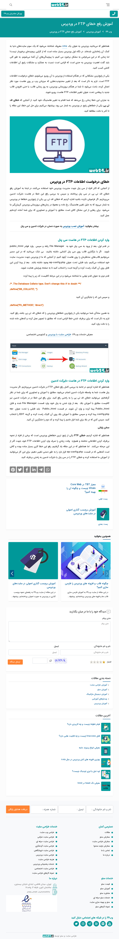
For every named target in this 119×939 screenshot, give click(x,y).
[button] (107, 573)
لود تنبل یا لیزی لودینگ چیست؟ (86, 771)
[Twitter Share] (20, 469)
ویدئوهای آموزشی (99, 699)
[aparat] (96, 923)
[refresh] (51, 661)
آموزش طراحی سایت (98, 685)
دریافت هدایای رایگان (17, 809)
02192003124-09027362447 (38, 892)
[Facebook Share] (27, 469)
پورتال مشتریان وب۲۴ (13, 13)
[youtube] (109, 923)
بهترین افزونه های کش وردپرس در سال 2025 (80, 759)
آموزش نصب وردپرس (73, 226)
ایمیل (56, 646)
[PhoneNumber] (114, 14)
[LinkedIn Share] (34, 469)
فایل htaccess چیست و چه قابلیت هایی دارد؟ (79, 736)
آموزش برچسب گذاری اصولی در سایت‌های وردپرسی (34, 585)
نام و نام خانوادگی (102, 646)
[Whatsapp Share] (48, 469)
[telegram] (89, 923)
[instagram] (83, 923)
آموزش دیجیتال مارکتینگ (96, 694)
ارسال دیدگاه (15, 661)
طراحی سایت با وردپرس (59, 334)
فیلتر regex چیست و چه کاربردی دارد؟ (83, 724)
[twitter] (76, 923)
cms (64, 46)
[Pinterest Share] (13, 469)
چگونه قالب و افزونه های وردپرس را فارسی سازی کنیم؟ (86, 585)
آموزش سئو (102, 689)
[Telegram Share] (41, 469)
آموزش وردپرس (100, 703)
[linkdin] (103, 923)
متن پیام (106, 618)
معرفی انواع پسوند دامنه (89, 747)
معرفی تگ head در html (89, 783)
